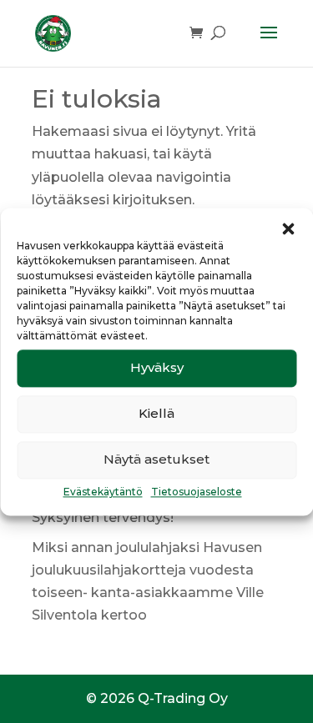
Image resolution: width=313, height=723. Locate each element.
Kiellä (156, 413)
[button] (288, 228)
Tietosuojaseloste (196, 491)
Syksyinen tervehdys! (103, 517)
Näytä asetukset (156, 459)
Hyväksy (157, 367)
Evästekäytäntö (103, 491)
